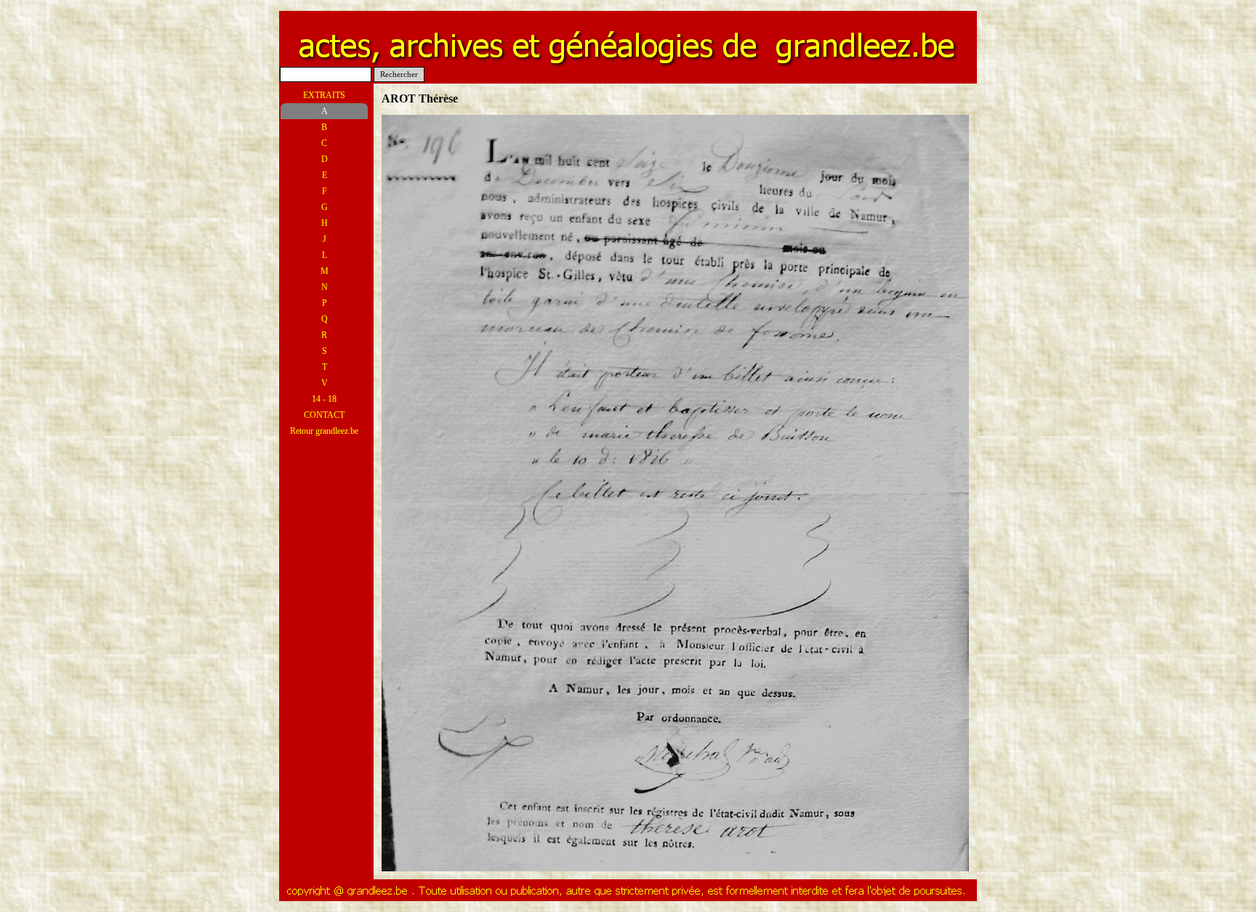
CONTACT (324, 415)
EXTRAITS (324, 95)
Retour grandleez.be (324, 431)
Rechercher (399, 74)
